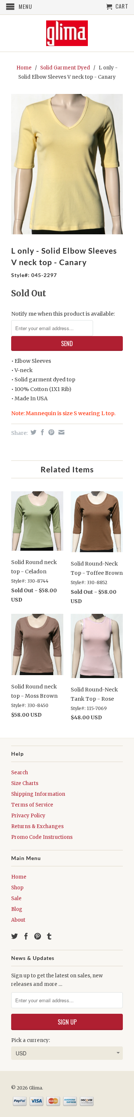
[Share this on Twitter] (32, 432)
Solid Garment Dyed (65, 68)
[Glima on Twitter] (14, 936)
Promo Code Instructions (42, 837)
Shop (17, 888)
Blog (16, 909)
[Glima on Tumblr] (49, 936)
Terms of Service (32, 805)
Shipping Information (38, 794)
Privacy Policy (28, 815)
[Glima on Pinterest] (37, 936)
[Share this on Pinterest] (50, 432)
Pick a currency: (30, 1040)
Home (18, 877)
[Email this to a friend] (60, 432)
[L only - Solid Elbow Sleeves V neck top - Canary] (67, 164)
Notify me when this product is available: (63, 313)
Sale (16, 898)
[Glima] (67, 33)
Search (19, 772)
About (18, 920)
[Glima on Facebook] (26, 936)
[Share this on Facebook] (41, 432)
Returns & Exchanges (37, 826)
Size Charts (24, 783)
